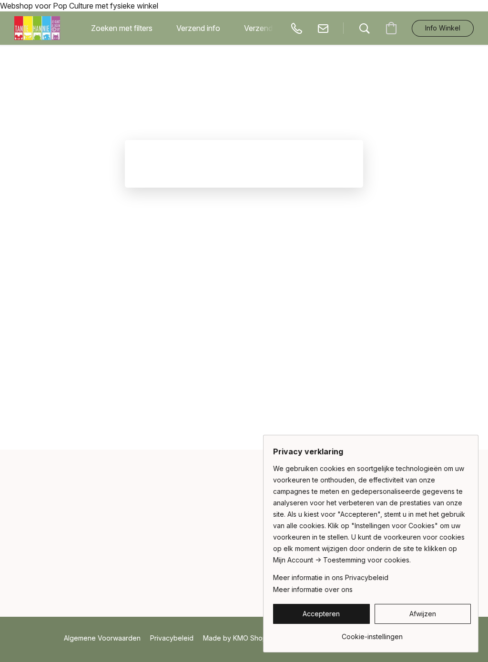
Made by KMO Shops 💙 (241, 638)
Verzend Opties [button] (270, 28)
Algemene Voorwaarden (102, 638)
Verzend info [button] (198, 28)
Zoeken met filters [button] (121, 28)
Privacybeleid (171, 638)
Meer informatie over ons (313, 589)
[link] (372, 633)
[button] (37, 28)
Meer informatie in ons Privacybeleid (330, 577)
